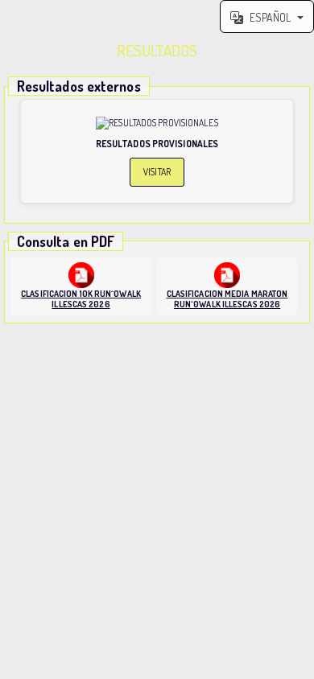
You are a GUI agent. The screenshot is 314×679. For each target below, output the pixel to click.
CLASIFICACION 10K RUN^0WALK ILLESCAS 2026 (81, 298)
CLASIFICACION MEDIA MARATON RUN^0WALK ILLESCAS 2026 (227, 298)
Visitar (157, 172)
